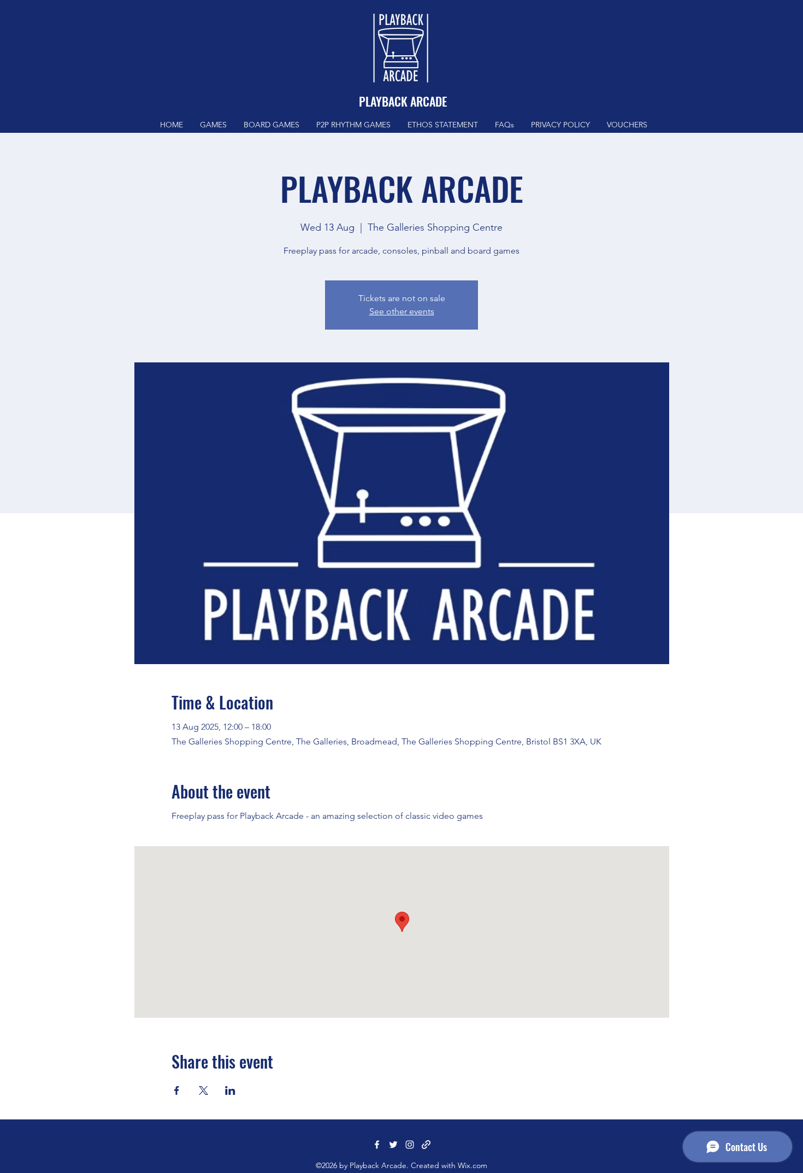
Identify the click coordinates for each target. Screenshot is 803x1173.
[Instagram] (409, 1144)
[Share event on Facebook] (177, 1090)
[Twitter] (393, 1144)
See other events (401, 311)
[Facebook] (376, 1144)
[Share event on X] (203, 1090)
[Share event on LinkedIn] (230, 1090)
